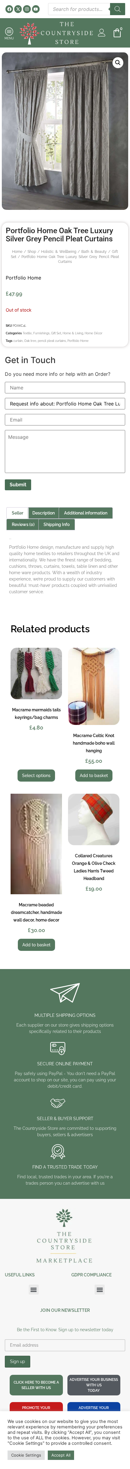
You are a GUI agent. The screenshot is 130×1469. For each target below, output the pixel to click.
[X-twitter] (18, 9)
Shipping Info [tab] (57, 524)
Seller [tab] (17, 513)
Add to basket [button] (94, 775)
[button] (117, 62)
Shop (32, 252)
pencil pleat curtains (52, 340)
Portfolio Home (23, 278)
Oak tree (30, 340)
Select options (36, 775)
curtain (18, 340)
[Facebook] (9, 9)
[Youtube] (36, 9)
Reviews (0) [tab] (23, 524)
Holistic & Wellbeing (58, 252)
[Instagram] (27, 9)
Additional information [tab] (85, 513)
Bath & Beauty (94, 252)
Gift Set (56, 333)
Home (17, 252)
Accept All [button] (60, 1455)
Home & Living (73, 333)
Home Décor (93, 333)
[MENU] (9, 31)
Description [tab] (43, 513)
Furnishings (41, 333)
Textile (27, 333)
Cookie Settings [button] (26, 1455)
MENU (9, 38)
